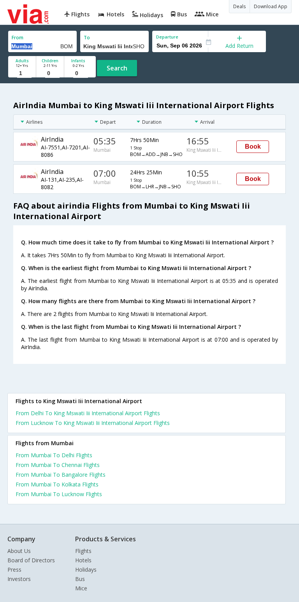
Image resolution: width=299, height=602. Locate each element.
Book (253, 146)
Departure (167, 37)
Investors (19, 579)
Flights (83, 551)
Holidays (86, 569)
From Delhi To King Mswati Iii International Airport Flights (88, 413)
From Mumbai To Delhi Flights (54, 455)
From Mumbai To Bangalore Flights (61, 474)
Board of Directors (31, 560)
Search (117, 68)
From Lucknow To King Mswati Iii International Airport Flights (93, 422)
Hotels (83, 560)
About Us (19, 551)
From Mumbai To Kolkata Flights (57, 484)
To (87, 37)
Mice (81, 588)
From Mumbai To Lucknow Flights (59, 494)
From (17, 37)
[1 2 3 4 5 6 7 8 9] (22, 73)
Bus (80, 579)
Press (14, 569)
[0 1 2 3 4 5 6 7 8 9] (50, 73)
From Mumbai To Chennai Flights (58, 465)
